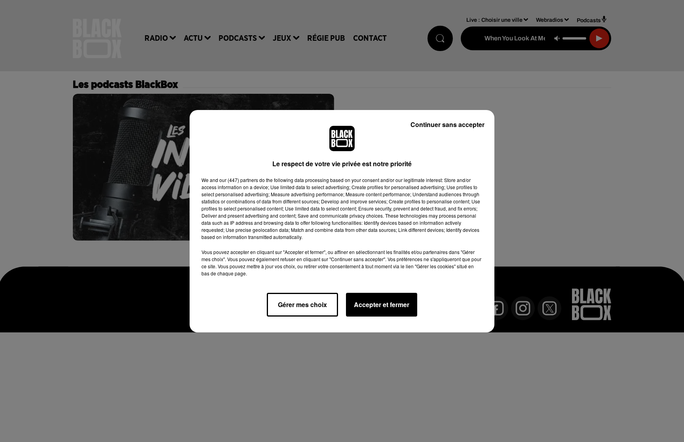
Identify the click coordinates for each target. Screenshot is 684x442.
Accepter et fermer (381, 304)
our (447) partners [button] (238, 179)
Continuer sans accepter (447, 124)
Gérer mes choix (302, 304)
